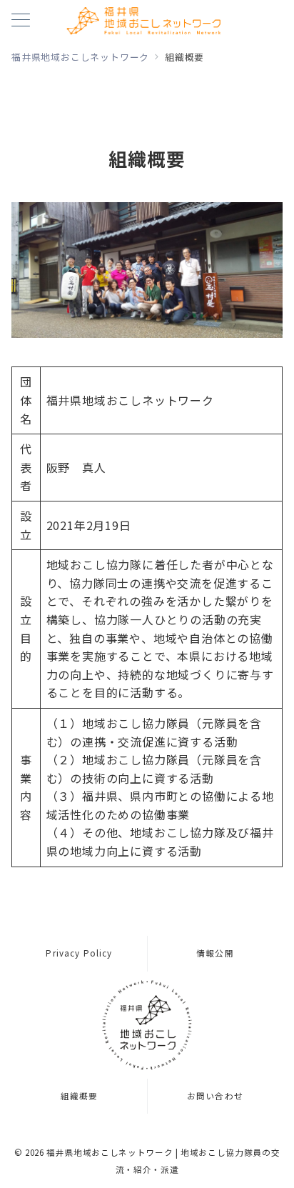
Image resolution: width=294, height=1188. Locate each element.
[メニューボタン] (20, 21)
